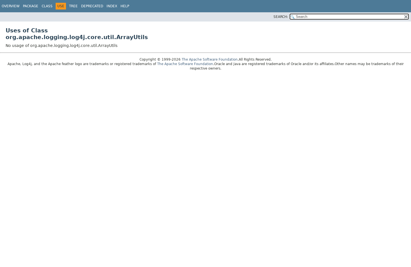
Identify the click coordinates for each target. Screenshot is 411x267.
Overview (11, 6)
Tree (73, 6)
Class (47, 6)
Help (125, 6)
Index (112, 6)
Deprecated (92, 6)
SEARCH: (280, 17)
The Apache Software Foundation (210, 59)
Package (30, 6)
